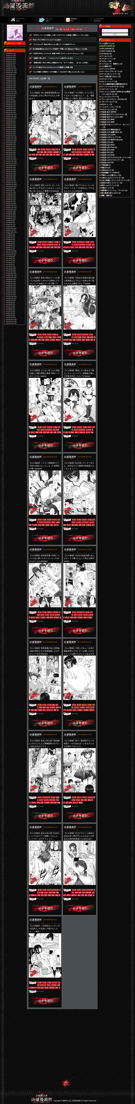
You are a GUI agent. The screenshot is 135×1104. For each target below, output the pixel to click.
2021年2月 (9, 179)
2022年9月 (9, 143)
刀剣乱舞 (104, 165)
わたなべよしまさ (108, 109)
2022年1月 (9, 158)
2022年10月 (9, 141)
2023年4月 (9, 129)
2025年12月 (9, 69)
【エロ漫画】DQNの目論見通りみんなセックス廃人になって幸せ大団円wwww (79, 558)
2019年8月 (9, 213)
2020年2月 (9, 201)
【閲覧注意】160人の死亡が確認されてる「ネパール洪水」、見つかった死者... (61, 63)
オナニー (48, 149)
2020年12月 (9, 182)
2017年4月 (9, 266)
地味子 (47, 340)
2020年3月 (9, 200)
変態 (45, 152)
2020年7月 (9, 192)
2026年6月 (9, 57)
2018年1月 (9, 249)
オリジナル (40, 158)
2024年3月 (9, 108)
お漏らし (50, 242)
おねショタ (55, 149)
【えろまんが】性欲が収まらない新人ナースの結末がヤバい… (55, 44)
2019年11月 (9, 207)
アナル (39, 334)
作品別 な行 (105, 142)
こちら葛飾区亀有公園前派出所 (113, 84)
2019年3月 (9, 222)
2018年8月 (9, 236)
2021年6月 (9, 171)
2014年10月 (9, 323)
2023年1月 (9, 135)
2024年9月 (9, 97)
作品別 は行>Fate (108, 147)
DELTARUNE (106, 48)
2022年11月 (9, 139)
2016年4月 (9, 289)
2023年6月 (9, 125)
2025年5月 (9, 82)
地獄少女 (104, 167)
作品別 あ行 (105, 112)
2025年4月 (9, 84)
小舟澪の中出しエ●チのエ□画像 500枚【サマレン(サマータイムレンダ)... (58, 53)
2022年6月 (9, 148)
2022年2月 (9, 156)
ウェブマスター (99, 19)
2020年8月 (9, 190)
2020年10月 (9, 186)
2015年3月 (9, 314)
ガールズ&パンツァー (109, 74)
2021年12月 (9, 160)
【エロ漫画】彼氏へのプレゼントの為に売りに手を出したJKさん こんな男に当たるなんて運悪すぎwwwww (45, 188)
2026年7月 (9, 55)
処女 (39, 340)
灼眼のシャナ (106, 188)
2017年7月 (9, 260)
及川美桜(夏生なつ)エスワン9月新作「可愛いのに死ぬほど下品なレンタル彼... (60, 49)
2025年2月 (9, 88)
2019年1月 (9, 226)
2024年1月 (9, 112)
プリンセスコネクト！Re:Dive (112, 99)
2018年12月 (9, 228)
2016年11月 (9, 276)
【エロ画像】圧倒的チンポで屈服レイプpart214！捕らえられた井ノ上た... (59, 72)
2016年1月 (9, 295)
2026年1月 (9, 67)
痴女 (44, 154)
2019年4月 (9, 220)
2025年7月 (9, 78)
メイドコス (85, 522)
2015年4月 (9, 312)
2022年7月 (9, 146)
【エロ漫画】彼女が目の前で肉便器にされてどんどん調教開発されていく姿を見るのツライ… (44, 743)
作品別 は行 (105, 145)
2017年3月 (9, 268)
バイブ (76, 615)
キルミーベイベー (108, 81)
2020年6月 (9, 194)
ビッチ (47, 615)
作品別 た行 (105, 135)
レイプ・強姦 (86, 152)
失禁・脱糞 (53, 802)
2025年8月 (9, 76)
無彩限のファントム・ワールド (113, 190)
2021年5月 (9, 173)
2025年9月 (9, 74)
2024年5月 (9, 105)
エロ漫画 (104, 66)
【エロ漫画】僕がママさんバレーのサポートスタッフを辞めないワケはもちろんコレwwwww (79, 188)
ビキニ (89, 427)
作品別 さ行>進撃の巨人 (110, 132)
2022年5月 (9, 150)
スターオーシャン (108, 89)
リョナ (56, 244)
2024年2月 (9, 110)
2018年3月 (9, 245)
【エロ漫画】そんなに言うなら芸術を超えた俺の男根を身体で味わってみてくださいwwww (44, 373)
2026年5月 (9, 59)
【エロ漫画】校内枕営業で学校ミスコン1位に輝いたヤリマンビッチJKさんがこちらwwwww (44, 558)
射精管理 (56, 152)
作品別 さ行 (105, 122)
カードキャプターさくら (110, 71)
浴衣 (44, 710)
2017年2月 (9, 270)
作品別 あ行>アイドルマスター (113, 114)
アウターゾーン (107, 59)
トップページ (20, 19)
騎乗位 (81, 802)
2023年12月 (9, 114)
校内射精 (51, 987)
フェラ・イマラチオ (47, 244)
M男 (39, 149)
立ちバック (50, 710)
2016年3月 (9, 291)
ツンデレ (49, 427)
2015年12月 (9, 296)
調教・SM (52, 154)
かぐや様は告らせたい (109, 76)
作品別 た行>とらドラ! (109, 137)
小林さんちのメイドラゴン (111, 178)
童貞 (85, 800)
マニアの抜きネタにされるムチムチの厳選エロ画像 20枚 (53, 67)
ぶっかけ (88, 244)
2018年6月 (9, 239)
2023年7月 (9, 124)
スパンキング (80, 242)
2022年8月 (9, 144)
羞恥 (86, 895)
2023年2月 (9, 133)
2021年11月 (9, 162)
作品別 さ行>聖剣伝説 (109, 130)
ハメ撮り (82, 707)
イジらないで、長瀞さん (110, 64)
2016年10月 (9, 277)
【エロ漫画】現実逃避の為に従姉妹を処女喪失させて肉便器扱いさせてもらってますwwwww (44, 651)
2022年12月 (9, 137)
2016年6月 (9, 285)
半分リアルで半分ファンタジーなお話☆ (47, 40)
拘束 (33, 154)
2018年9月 (9, 234)
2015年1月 (9, 317)
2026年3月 (9, 63)
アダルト (104, 61)
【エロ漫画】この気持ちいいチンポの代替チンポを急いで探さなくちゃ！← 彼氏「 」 (44, 929)
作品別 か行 (105, 119)
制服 (41, 152)
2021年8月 (9, 167)
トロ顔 (85, 149)
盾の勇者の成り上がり (109, 193)
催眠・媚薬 (72, 154)
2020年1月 (9, 203)
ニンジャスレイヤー (108, 97)
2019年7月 (9, 215)
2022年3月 (9, 154)
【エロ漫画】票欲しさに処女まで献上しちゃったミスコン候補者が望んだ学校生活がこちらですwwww (79, 373)
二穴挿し (43, 617)
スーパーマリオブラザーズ (111, 86)
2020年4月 (9, 198)
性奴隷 (88, 340)
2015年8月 (9, 304)
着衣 (82, 895)
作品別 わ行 (105, 162)
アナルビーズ (80, 612)
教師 (79, 895)
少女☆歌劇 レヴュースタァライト (114, 180)
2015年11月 (9, 298)
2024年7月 (9, 101)
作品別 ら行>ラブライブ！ (111, 160)
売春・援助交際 (86, 892)
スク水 (79, 890)
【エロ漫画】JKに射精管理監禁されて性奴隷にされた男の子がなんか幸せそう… (44, 95)
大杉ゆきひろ (106, 170)
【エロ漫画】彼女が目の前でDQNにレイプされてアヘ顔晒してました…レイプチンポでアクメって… (44, 836)
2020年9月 (9, 188)
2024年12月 (9, 91)
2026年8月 (9, 53)
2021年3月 (9, 177)
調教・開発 (51, 895)
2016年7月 (9, 283)
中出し (72, 247)
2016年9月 (9, 279)
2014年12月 (9, 319)
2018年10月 (9, 232)
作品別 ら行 (105, 155)
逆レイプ (75, 802)
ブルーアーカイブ (108, 102)
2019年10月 (9, 209)
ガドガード (105, 79)
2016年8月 (9, 281)
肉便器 (90, 895)
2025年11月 (9, 70)
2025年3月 (9, 86)
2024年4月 (9, 107)
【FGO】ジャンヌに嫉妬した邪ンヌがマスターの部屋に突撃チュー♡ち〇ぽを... (61, 35)
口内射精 (86, 154)
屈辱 (83, 340)
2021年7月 (9, 169)
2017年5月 (9, 264)
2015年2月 (9, 315)
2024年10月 (9, 95)
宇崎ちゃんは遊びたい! (110, 175)
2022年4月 (9, 152)
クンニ (44, 427)
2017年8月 (9, 258)
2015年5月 (9, 310)
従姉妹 (40, 710)
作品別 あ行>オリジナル (110, 117)
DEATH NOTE (106, 46)
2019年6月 (9, 217)
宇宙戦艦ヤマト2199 (109, 173)
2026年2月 (9, 65)
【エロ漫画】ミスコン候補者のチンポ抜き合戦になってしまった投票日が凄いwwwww (44, 466)
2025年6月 (9, 80)
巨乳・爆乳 (89, 247)
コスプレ (79, 149)
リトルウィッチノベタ (109, 107)
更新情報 (74, 19)
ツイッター (49, 19)
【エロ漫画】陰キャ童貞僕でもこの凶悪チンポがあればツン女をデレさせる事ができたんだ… (79, 743)
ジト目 (89, 705)
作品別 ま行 (105, 150)
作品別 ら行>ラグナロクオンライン (114, 157)
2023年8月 (9, 122)
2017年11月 (9, 253)
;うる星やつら (106, 43)
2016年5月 (9, 287)
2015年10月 (9, 300)
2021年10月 (9, 163)
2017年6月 (9, 262)
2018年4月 (9, 243)
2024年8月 (9, 99)
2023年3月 (9, 131)
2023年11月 (9, 116)
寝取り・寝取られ (80, 432)
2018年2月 (9, 247)
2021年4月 (9, 175)
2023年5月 (9, 127)
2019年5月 (9, 219)
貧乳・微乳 (68, 802)
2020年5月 (9, 196)
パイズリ (90, 149)
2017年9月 (9, 257)
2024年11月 (9, 93)
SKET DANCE (107, 51)
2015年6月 (9, 308)
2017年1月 (9, 272)
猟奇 (40, 154)
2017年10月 (9, 255)
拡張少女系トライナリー (110, 183)
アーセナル (105, 56)
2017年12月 (9, 251)
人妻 (66, 154)
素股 (55, 710)
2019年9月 (9, 211)
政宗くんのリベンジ (108, 185)
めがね (41, 337)
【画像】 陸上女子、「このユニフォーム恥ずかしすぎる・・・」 (56, 58)
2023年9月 (9, 120)
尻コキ (88, 432)
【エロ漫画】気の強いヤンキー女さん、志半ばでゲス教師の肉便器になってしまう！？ (79, 466)
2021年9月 (9, 165)
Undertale (105, 54)
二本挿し (80, 710)
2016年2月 (9, 293)
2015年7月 (9, 306)
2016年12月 (9, 274)
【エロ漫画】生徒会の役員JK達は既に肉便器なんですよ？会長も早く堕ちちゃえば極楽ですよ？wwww (79, 281)
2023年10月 (9, 118)
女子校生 (50, 152)
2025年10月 (9, 72)
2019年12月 (9, 205)
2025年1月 (9, 89)
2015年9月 (9, 302)
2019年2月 (9, 224)
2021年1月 (9, 181)
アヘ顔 (43, 149)
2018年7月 (9, 238)
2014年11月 (9, 321)
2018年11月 (9, 230)
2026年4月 (9, 61)
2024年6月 (9, 103)
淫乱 (37, 154)
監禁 (47, 154)
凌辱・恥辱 (79, 154)
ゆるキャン (105, 104)
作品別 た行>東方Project (110, 140)
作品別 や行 (105, 152)
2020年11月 (9, 184)
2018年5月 (9, 241)
